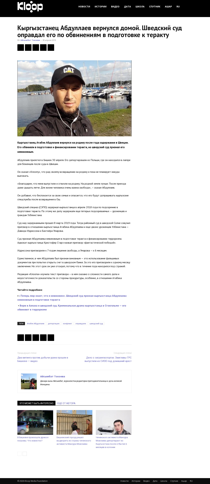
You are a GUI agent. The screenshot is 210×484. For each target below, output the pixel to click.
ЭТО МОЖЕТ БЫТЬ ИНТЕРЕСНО (36, 403)
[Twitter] (28, 47)
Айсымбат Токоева (30, 40)
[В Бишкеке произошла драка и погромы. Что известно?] (35, 422)
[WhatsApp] (51, 47)
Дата (127, 6)
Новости (84, 6)
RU (178, 6)
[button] (189, 7)
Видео (115, 6)
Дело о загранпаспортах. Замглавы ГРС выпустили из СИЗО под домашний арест (108, 359)
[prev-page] (19, 454)
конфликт (67, 323)
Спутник (154, 6)
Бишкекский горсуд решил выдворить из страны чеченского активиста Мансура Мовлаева (74, 440)
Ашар (168, 6)
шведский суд (96, 323)
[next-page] (25, 454)
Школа (140, 6)
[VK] (35, 47)
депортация (53, 323)
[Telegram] (43, 47)
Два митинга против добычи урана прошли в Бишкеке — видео (42, 359)
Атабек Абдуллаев (35, 323)
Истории (100, 6)
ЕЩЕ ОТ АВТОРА (66, 403)
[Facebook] (20, 47)
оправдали (80, 323)
